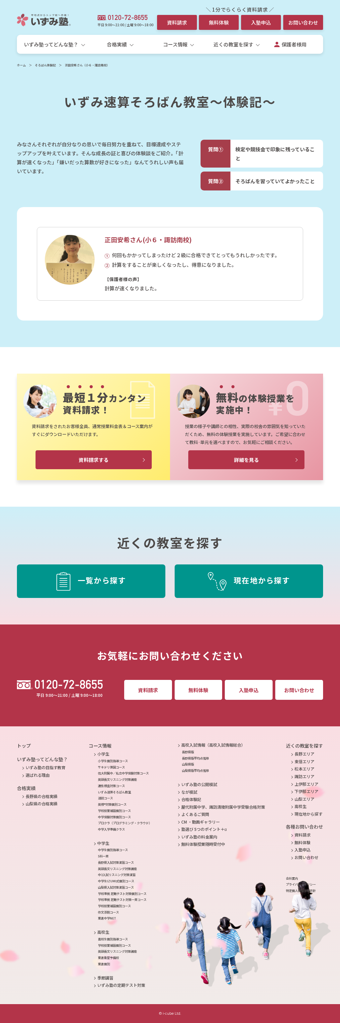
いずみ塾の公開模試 (199, 784)
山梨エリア (304, 799)
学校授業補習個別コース (114, 810)
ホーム (21, 65)
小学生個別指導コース (113, 761)
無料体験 (219, 22)
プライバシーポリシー (301, 884)
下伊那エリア (306, 791)
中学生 (103, 843)
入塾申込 (261, 22)
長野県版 (188, 752)
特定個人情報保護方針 (301, 890)
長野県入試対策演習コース (116, 862)
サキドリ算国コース (111, 767)
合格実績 (26, 788)
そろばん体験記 (45, 65)
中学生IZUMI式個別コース (116, 881)
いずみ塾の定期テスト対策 (121, 985)
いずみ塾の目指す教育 (45, 767)
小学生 (103, 754)
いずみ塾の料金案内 (199, 837)
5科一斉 (103, 856)
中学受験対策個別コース (114, 817)
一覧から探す (102, 580)
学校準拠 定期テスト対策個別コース (122, 893)
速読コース (105, 798)
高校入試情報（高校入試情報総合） (213, 745)
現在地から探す (262, 580)
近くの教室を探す (304, 745)
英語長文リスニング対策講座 (117, 779)
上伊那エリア (306, 784)
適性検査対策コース (111, 785)
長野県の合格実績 (41, 796)
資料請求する (94, 459)
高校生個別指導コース (113, 939)
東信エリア (304, 762)
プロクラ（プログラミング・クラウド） (125, 823)
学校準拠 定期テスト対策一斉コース (122, 899)
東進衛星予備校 (108, 957)
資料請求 (177, 22)
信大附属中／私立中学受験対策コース (123, 773)
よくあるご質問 (195, 814)
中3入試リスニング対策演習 (116, 874)
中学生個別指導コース (113, 849)
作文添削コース (108, 912)
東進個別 (104, 964)
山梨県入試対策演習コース (116, 887)
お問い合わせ (303, 22)
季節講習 (105, 978)
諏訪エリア (304, 776)
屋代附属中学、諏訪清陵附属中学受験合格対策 (223, 807)
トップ (24, 745)
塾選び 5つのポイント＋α (204, 829)
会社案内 (292, 878)
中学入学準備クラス (111, 829)
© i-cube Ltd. (170, 1013)
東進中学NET (107, 918)
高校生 (103, 932)
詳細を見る (246, 459)
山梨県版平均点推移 (195, 770)
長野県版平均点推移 (195, 758)
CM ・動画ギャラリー (200, 822)
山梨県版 (188, 764)
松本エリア (304, 769)
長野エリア (304, 754)
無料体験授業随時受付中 (203, 844)
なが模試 (189, 792)
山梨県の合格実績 (41, 804)
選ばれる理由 (37, 775)
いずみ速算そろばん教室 (114, 792)
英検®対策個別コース (112, 804)
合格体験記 (191, 799)
